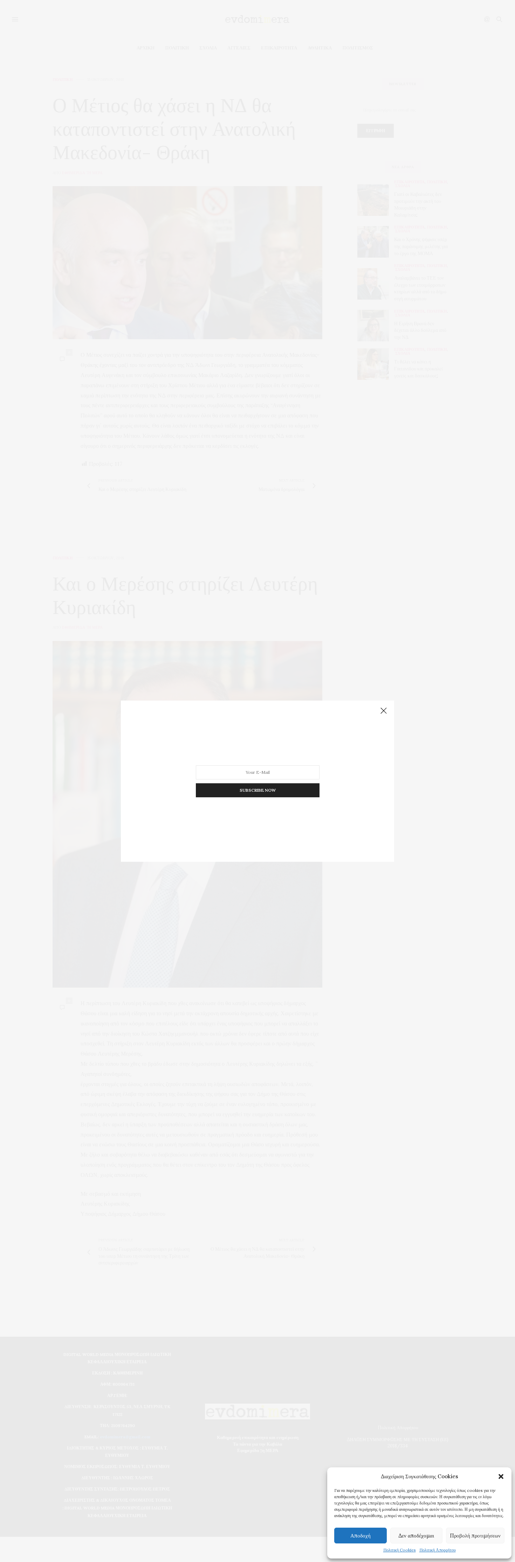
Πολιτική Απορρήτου (437, 1550)
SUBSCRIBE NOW (258, 789)
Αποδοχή (360, 1535)
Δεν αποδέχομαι (416, 1535)
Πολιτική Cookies (399, 1550)
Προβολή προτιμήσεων (475, 1535)
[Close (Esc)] (384, 711)
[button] (500, 1476)
